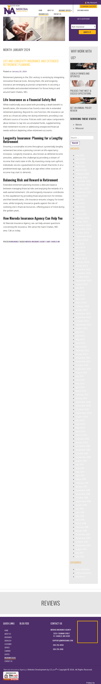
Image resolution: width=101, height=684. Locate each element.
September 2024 (83, 236)
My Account (92, 2)
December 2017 (82, 534)
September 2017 (83, 545)
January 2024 (81, 265)
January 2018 (81, 530)
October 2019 (81, 453)
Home (42, 10)
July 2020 (79, 420)
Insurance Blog (45, 14)
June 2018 (79, 512)
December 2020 (83, 402)
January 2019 (81, 486)
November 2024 (83, 229)
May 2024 (80, 251)
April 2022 (80, 343)
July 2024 (79, 243)
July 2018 (79, 508)
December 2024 (83, 225)
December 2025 (83, 181)
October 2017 (81, 541)
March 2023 (81, 302)
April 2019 (79, 475)
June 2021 (79, 380)
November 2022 (83, 317)
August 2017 (81, 549)
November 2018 (82, 494)
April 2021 (79, 387)
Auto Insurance (82, 569)
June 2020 (80, 424)
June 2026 (80, 159)
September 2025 (83, 192)
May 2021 (79, 383)
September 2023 (83, 280)
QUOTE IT (90, 31)
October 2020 (82, 409)
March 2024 (81, 258)
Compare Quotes (89, 6)
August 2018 (81, 505)
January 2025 (81, 221)
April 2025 (80, 210)
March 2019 (80, 479)
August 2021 (81, 372)
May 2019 (79, 472)
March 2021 (80, 391)
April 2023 (80, 299)
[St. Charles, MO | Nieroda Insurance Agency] (16, 9)
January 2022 (81, 354)
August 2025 (81, 196)
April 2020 (80, 431)
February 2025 (82, 218)
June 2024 (80, 247)
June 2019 (79, 468)
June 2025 (80, 203)
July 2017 (79, 553)
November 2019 (82, 449)
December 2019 (82, 446)
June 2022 (80, 335)
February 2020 (82, 438)
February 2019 (81, 483)
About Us (51, 10)
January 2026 (81, 177)
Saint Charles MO (53, 241)
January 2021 (81, 398)
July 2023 (79, 288)
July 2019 (79, 464)
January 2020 (81, 442)
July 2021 (79, 376)
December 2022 (83, 313)
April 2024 (80, 254)
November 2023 (83, 273)
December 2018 (82, 490)
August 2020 (81, 416)
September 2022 (83, 324)
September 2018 (83, 501)
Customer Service (84, 10)
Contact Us (59, 14)
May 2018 (79, 516)
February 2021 (81, 394)
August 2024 (81, 240)
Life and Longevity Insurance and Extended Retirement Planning (31, 62)
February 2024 (82, 262)
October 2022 (82, 321)
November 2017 (82, 538)
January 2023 (81, 310)
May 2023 (80, 295)
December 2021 (82, 357)
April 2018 (79, 519)
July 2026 (79, 155)
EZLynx (52, 669)
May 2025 (80, 207)
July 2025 (79, 199)
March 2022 (81, 346)
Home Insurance (83, 573)
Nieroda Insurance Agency (35, 241)
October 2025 (82, 188)
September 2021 (83, 368)
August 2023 (81, 284)
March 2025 (81, 214)
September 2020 (83, 413)
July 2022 (79, 332)
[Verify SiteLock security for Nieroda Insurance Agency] (11, 675)
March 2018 (80, 523)
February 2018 (81, 527)
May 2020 (80, 427)
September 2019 (83, 457)
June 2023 (80, 291)
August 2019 (81, 461)
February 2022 (82, 350)
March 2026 (81, 170)
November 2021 (82, 361)
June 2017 (79, 556)
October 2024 (82, 232)
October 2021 (81, 365)
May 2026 (80, 162)
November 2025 (83, 184)
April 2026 (80, 166)
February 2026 (82, 173)
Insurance (15, 241)
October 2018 (81, 497)
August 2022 (81, 328)
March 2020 (81, 435)
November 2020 (83, 405)
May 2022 (80, 339)
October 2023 (82, 276)
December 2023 (83, 269)
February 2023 (82, 306)
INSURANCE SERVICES (67, 10)
